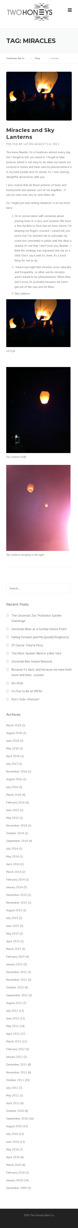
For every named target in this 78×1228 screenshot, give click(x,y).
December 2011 (16, 1064)
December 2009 (16, 1188)
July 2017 (12, 764)
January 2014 (14, 887)
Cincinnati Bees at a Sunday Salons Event (39, 629)
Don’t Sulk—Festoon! (25, 699)
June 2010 (12, 1142)
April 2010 (13, 1157)
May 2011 (12, 1095)
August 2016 (14, 779)
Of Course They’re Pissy (27, 645)
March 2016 (13, 795)
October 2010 (15, 1111)
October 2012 (15, 987)
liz (26, 144)
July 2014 (12, 848)
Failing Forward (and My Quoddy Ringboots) (40, 637)
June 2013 (12, 926)
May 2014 (12, 856)
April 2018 (13, 756)
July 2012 (12, 1010)
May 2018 (12, 748)
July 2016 (12, 787)
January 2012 (14, 1057)
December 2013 (16, 895)
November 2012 (16, 980)
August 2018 (14, 733)
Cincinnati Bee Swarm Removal (31, 661)
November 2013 (16, 902)
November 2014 (16, 825)
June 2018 (12, 741)
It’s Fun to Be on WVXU (26, 691)
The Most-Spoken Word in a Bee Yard (36, 653)
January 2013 (14, 964)
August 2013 (14, 910)
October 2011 (15, 1080)
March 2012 (13, 1041)
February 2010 (15, 1172)
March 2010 (13, 1165)
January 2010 (14, 1180)
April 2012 (13, 1034)
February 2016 (15, 802)
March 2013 (13, 949)
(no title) (17, 683)
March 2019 (13, 725)
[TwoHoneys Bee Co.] (29, 12)
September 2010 (17, 1118)
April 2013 (13, 941)
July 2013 (12, 918)
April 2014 (13, 864)
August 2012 (14, 1003)
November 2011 (16, 1072)
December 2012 (16, 972)
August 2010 (14, 1126)
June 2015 (12, 810)
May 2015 (12, 818)
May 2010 (12, 1149)
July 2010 (12, 1134)
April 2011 (13, 1103)
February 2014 (15, 879)
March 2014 (13, 872)
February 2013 (15, 956)
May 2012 (12, 1026)
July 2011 (12, 1088)
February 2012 (15, 1049)
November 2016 (16, 771)
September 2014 (17, 841)
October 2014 (15, 833)
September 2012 (17, 995)
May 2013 (12, 933)
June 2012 (12, 1018)
